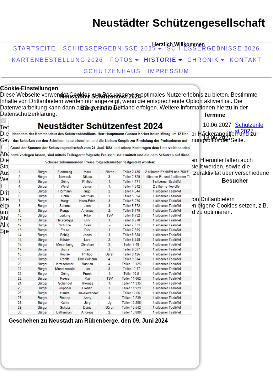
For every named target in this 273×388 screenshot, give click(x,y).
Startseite (34, 48)
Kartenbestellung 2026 (57, 60)
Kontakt (246, 60)
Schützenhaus (112, 71)
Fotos (121, 60)
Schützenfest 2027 (249, 128)
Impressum (168, 71)
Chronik (203, 60)
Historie (160, 60)
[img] (55, 30)
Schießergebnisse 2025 (109, 48)
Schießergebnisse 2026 (213, 48)
